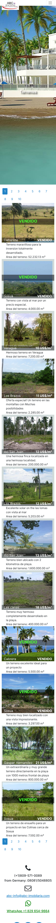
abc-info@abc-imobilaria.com (28, 896)
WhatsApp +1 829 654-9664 (28, 911)
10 (19, 199)
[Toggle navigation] (50, 3)
